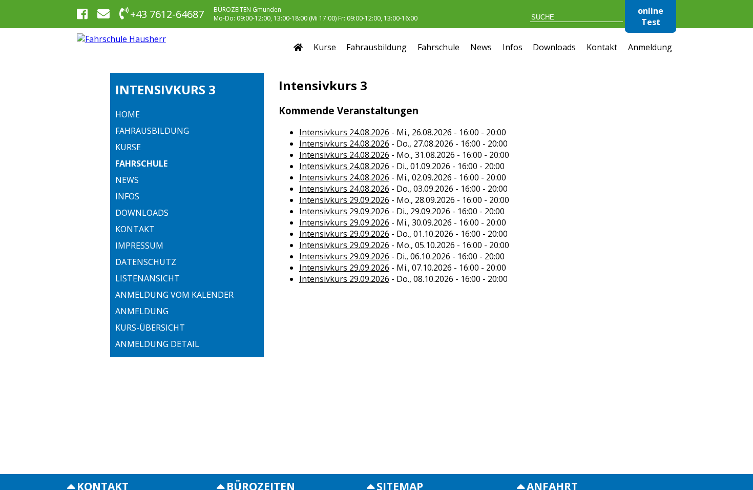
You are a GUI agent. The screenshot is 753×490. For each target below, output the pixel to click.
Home (127, 114)
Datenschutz (145, 262)
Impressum (139, 245)
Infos (512, 47)
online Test (650, 16)
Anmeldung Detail (157, 344)
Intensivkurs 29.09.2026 (344, 200)
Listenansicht (147, 278)
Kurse (324, 47)
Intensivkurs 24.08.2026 (344, 132)
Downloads (554, 47)
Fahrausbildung (376, 47)
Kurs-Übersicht (150, 327)
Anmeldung (650, 47)
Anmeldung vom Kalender (174, 294)
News (481, 47)
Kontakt (602, 47)
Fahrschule (438, 47)
